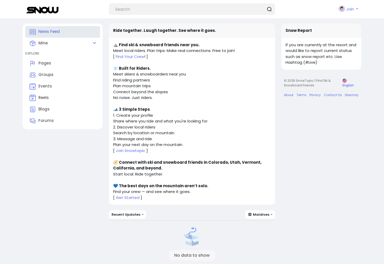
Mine (43, 43)
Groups (46, 74)
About (288, 95)
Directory (352, 95)
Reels (43, 97)
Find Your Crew (130, 56)
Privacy (315, 95)
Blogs (44, 109)
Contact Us (333, 95)
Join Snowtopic (130, 150)
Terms (301, 95)
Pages (44, 63)
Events (45, 86)
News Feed (49, 31)
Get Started (127, 197)
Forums (46, 120)
